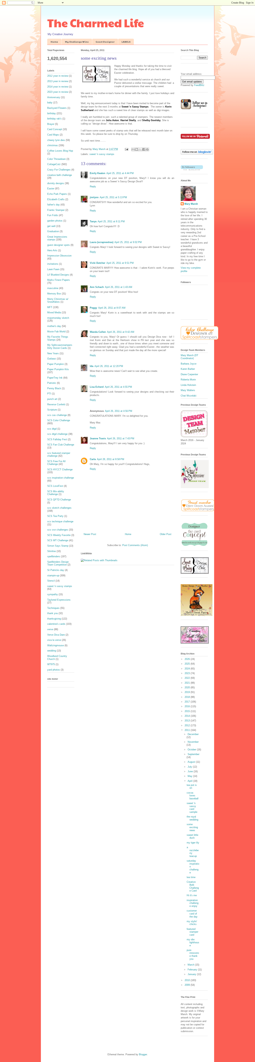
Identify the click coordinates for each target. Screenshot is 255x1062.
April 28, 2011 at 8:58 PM (110, 459)
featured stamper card (192, 932)
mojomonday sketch (58, 317)
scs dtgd (52, 428)
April (190, 781)
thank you (52, 613)
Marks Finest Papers (58, 280)
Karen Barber (188, 369)
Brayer (50, 124)
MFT (49, 307)
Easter (50, 188)
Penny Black (54, 388)
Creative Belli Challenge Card (193, 886)
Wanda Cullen (98, 332)
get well (51, 226)
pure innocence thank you (193, 954)
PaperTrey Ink (55, 377)
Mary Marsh (191, 203)
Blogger (143, 1054)
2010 (188, 980)
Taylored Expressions (59, 599)
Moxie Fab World (56, 331)
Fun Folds (52, 215)
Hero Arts (52, 250)
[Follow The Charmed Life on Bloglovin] (197, 153)
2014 (188, 715)
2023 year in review (57, 91)
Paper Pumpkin (55, 364)
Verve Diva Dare (56, 634)
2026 (188, 659)
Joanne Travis (98, 438)
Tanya (93, 221)
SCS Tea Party (55, 516)
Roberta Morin (188, 379)
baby (49, 102)
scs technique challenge (60, 521)
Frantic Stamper (56, 210)
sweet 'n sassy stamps (101, 154)
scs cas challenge (57, 415)
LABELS (126, 41)
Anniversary (53, 97)
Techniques (53, 608)
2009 (188, 984)
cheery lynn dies (56, 140)
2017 (188, 701)
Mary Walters (188, 390)
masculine (52, 288)
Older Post (165, 534)
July (190, 766)
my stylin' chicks (192, 923)
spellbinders (53, 556)
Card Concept (54, 129)
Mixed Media (54, 312)
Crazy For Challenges (59, 169)
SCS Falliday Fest (57, 439)
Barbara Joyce (188, 363)
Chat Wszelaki (188, 395)
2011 (188, 730)
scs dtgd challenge (57, 434)
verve (50, 629)
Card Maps (53, 134)
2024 (188, 668)
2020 (188, 687)
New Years (53, 353)
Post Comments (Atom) (135, 545)
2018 (188, 697)
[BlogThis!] (137, 149)
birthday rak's (54, 118)
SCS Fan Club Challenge (60, 444)
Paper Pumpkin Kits (58, 369)
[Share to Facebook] (144, 149)
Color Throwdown (56, 159)
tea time (191, 877)
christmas (52, 145)
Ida (91, 366)
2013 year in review (57, 81)
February (193, 969)
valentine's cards (56, 624)
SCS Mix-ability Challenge (55, 493)
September (193, 754)
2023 (188, 673)
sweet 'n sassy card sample (192, 807)
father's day (53, 204)
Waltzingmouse (55, 645)
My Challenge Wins (77, 41)
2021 (188, 682)
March (191, 964)
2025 (188, 663)
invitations (52, 263)
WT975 (51, 664)
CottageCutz (54, 164)
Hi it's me (192, 895)
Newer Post (90, 534)
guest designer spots (58, 245)
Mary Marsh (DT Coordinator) (189, 357)
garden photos (55, 220)
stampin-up (53, 575)
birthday (51, 113)
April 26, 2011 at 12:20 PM (108, 366)
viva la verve (54, 640)
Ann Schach (97, 287)
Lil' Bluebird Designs (58, 274)
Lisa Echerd (97, 386)
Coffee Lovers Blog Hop (60, 150)
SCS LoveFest (55, 486)
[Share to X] (140, 149)
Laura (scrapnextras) (101, 242)
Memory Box (54, 293)
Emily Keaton (97, 173)
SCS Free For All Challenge (56, 463)
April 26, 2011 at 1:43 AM (118, 287)
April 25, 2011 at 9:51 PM (120, 263)
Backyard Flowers (57, 108)
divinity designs (55, 183)
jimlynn (94, 197)
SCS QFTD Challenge (59, 499)
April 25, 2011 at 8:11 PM (111, 221)
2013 (188, 720)
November (193, 741)
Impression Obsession (59, 255)
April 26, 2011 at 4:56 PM (118, 411)
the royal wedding (192, 818)
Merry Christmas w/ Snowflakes (57, 300)
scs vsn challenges (57, 529)
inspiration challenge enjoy (192, 903)
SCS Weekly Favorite (59, 535)
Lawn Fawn (53, 269)
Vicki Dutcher (97, 263)
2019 (188, 692)
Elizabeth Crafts (56, 199)
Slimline (51, 551)
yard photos (53, 669)
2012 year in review (57, 75)
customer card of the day (192, 913)
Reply (93, 186)
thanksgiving (54, 618)
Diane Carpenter (189, 374)
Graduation (53, 231)
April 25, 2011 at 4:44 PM (120, 173)
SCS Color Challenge (58, 420)
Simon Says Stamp (57, 545)
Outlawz (51, 358)
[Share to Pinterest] (147, 149)
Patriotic (51, 383)
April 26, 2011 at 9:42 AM (120, 332)
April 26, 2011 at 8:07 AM (111, 307)
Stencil (51, 580)
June (191, 771)
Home (54, 41)
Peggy (93, 307)
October (192, 749)
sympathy (52, 594)
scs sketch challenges (59, 507)
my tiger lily (193, 842)
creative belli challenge (59, 175)
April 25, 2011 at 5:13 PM (113, 197)
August (192, 761)
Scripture (52, 409)
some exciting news (192, 827)
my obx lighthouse (193, 942)
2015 (188, 711)
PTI (49, 393)
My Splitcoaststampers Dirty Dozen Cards (59, 346)
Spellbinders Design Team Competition (58, 563)
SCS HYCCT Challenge (60, 469)
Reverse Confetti (56, 404)
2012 (188, 725)
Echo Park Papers (57, 194)
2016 (188, 706)
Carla (93, 459)
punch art (52, 399)
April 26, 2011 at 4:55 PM (118, 386)
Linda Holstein (188, 385)
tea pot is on (192, 786)
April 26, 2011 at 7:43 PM (120, 438)
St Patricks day (55, 570)
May (190, 776)
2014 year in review (57, 86)
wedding (51, 650)
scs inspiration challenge (60, 477)
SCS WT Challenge (57, 540)
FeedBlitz (199, 85)
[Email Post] (126, 149)
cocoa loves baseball (192, 795)
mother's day (54, 326)
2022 (188, 678)
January (192, 974)
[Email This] (133, 149)
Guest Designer (105, 41)
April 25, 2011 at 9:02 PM (128, 242)
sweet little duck (192, 836)
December (193, 734)
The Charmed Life (95, 22)
